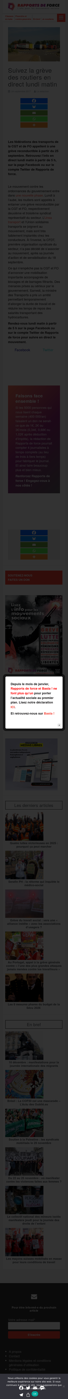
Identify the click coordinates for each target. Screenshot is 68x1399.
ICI (13, 707)
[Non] (63, 1386)
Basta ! (49, 713)
